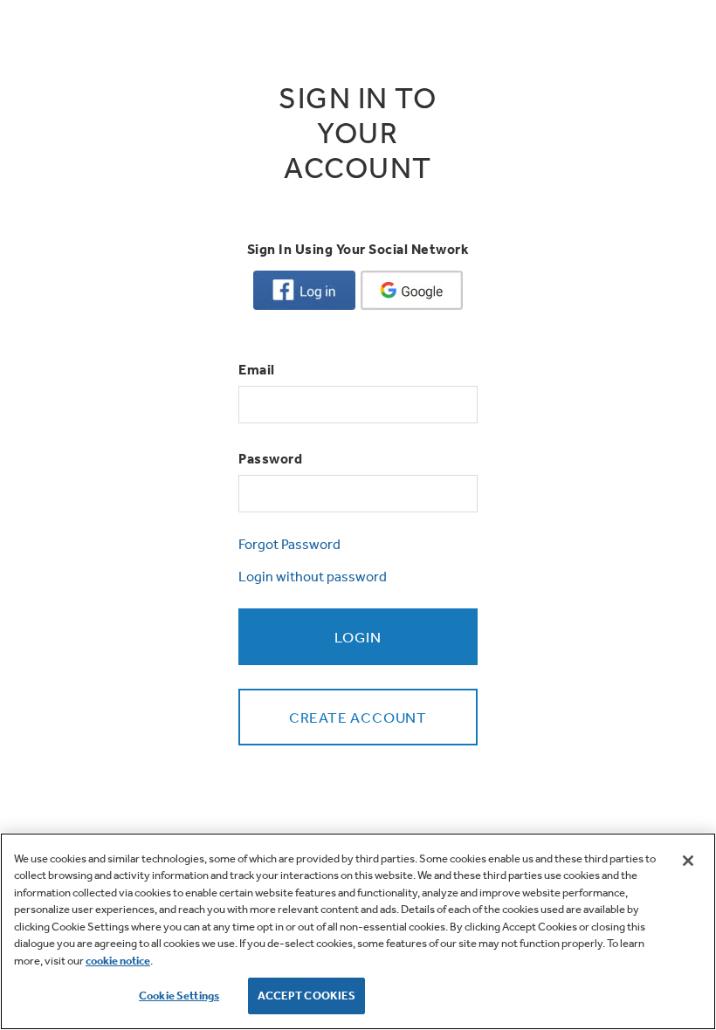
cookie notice (118, 960)
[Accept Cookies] (688, 860)
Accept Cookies (307, 995)
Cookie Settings (179, 995)
